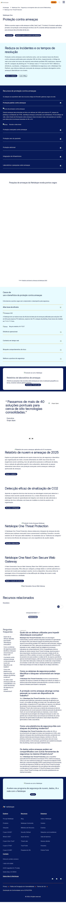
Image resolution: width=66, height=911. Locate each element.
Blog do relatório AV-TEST (17, 326)
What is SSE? (7, 836)
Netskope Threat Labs (33, 385)
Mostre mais (33, 617)
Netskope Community (27, 823)
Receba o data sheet (15, 124)
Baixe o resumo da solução (14, 581)
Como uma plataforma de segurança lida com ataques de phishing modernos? (9, 673)
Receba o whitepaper (12, 508)
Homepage (6, 7)
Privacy (5, 886)
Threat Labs (24, 841)
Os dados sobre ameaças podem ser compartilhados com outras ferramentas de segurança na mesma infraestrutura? (9, 685)
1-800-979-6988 (8, 863)
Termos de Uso (41, 886)
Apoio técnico (25, 836)
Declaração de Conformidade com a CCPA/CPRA (17, 890)
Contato (5, 854)
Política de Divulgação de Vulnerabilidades (22, 886)
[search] (59, 2)
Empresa (44, 813)
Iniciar (54, 2)
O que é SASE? (7, 832)
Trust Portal (24, 845)
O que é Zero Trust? (8, 841)
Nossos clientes (45, 841)
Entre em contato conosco (11, 859)
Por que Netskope (8, 818)
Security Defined (26, 832)
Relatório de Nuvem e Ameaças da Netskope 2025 (34, 280)
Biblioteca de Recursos (27, 827)
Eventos (43, 827)
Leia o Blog (23, 76)
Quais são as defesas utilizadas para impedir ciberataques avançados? (9, 640)
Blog (22, 818)
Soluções (5, 827)
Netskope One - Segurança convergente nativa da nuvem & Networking (31, 7)
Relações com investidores (48, 832)
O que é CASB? (7, 850)
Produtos (5, 823)
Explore (5, 813)
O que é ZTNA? (7, 845)
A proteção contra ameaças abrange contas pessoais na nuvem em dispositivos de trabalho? (9, 662)
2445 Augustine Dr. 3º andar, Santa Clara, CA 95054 (11, 868)
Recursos (24, 813)
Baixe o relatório (11, 76)
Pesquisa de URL (26, 850)
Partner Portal (45, 850)
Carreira (43, 823)
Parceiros (43, 845)
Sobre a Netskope (46, 818)
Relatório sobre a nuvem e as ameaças (28, 35)
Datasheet (9, 35)
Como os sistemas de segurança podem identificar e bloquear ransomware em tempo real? (10, 651)
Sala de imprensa (46, 836)
